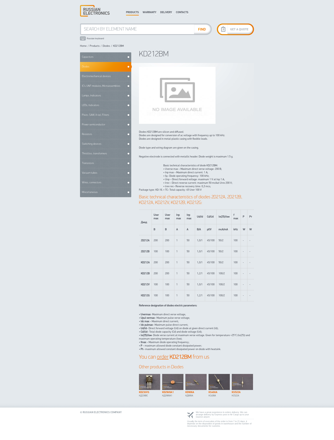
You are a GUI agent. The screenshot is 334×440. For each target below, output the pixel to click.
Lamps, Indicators (91, 95)
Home (83, 46)
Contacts (182, 12)
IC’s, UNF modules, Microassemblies (101, 86)
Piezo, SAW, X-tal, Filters (95, 115)
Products (132, 12)
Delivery (166, 12)
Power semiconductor (93, 124)
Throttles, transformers (94, 153)
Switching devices (91, 144)
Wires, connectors (91, 182)
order (163, 357)
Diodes (106, 46)
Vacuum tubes (89, 173)
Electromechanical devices (96, 76)
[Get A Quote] (235, 29)
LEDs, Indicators (90, 105)
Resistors (87, 134)
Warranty (149, 12)
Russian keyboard (95, 38)
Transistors (88, 163)
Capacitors (87, 57)
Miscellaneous (90, 192)
